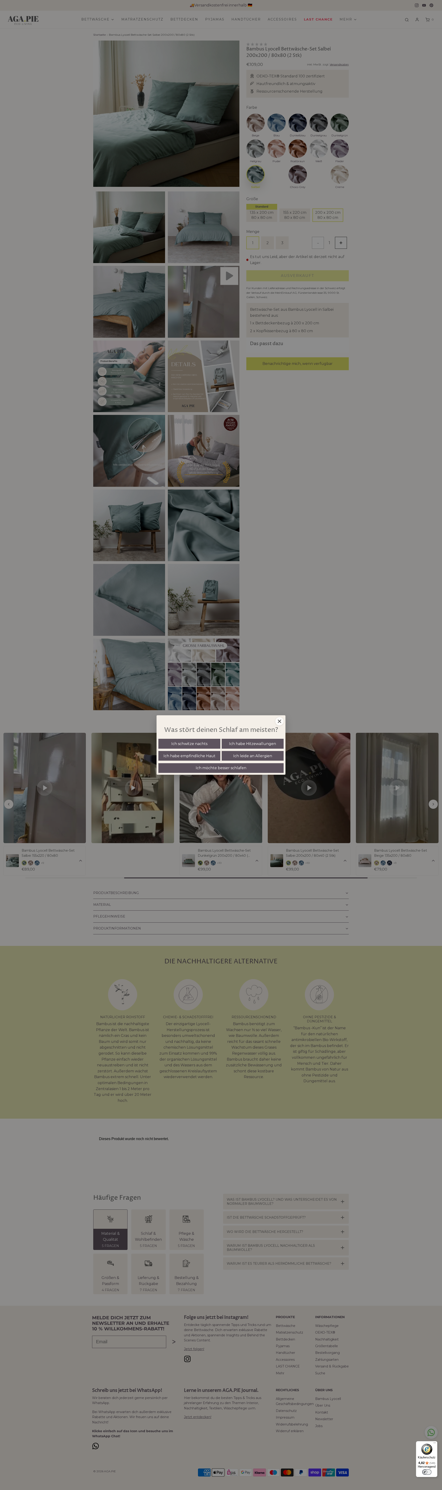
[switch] (426, 1472)
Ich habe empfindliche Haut (189, 756)
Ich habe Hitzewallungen (252, 744)
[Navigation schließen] (279, 721)
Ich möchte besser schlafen (221, 768)
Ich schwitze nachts (189, 744)
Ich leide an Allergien (252, 756)
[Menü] (434, 1444)
